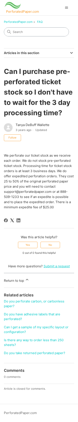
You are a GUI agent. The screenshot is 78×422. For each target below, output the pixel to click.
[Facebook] (6, 220)
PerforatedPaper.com (18, 21)
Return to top (14, 281)
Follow (12, 137)
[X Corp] (12, 220)
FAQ (40, 21)
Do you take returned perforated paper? (34, 353)
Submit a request (57, 266)
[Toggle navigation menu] (66, 7)
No (50, 244)
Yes (28, 244)
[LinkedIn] (18, 220)
